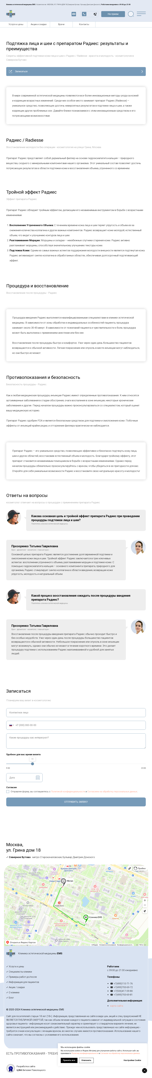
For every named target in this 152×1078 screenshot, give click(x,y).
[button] (113, 14)
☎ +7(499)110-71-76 (121, 983)
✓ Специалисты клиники (19, 971)
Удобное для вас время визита (23, 754)
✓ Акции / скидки (15, 987)
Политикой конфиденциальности (68, 791)
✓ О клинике (12, 992)
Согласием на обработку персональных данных (112, 791)
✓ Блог (10, 997)
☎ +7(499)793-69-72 (121, 987)
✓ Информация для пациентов (22, 982)
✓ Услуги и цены (15, 966)
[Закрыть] (144, 1070)
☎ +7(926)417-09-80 (121, 991)
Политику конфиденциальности (85, 1053)
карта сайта (116, 1005)
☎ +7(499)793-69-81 (121, 994)
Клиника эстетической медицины (40, 953)
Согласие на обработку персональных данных (120, 1053)
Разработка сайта (26, 1066)
